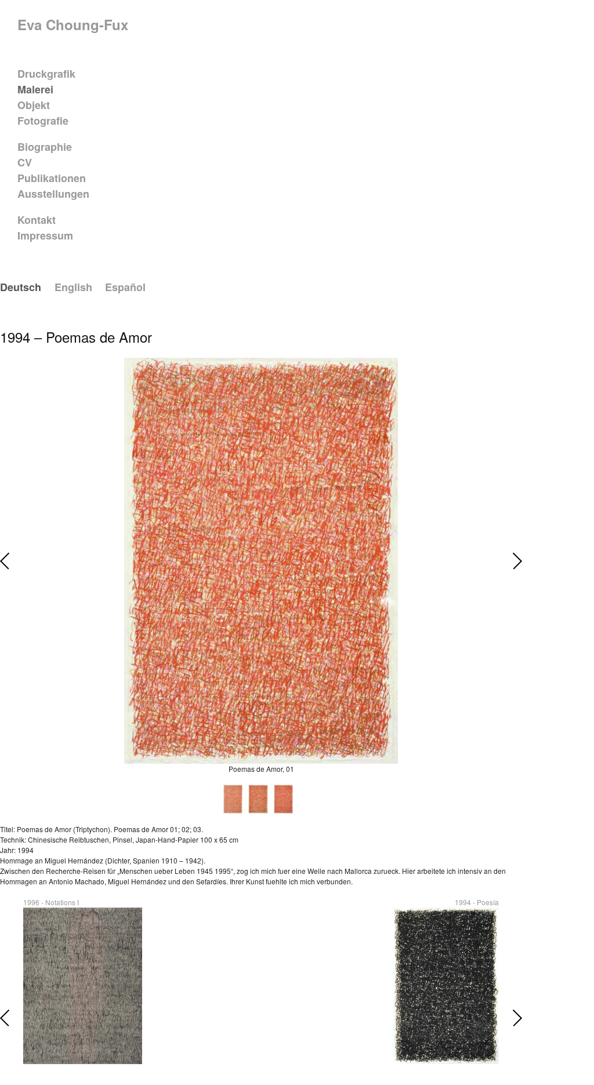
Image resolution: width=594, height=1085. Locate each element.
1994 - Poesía (477, 902)
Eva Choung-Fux (72, 24)
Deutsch (20, 287)
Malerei (35, 89)
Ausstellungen (53, 193)
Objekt (33, 105)
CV (24, 162)
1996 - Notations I (51, 902)
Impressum (45, 235)
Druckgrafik (46, 73)
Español (125, 287)
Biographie (44, 146)
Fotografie (42, 120)
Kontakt (36, 219)
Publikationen (51, 178)
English (73, 287)
